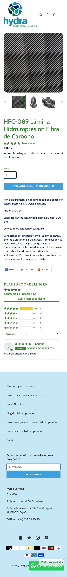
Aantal (7, 168)
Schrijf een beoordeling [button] (31, 298)
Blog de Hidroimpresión (20, 413)
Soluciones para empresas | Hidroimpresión (32, 422)
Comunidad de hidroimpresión (24, 431)
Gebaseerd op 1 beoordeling (20, 293)
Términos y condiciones (20, 386)
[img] (23, 344)
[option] (18, 102)
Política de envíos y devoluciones (26, 395)
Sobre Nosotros (15, 404)
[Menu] (61, 14)
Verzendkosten (32, 153)
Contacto (12, 440)
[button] (12, 143)
